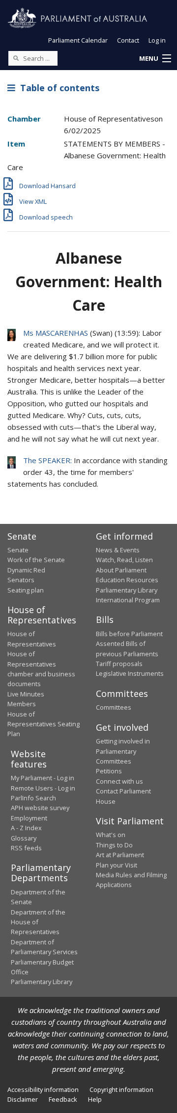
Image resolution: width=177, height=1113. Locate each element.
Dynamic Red (26, 570)
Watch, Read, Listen (124, 559)
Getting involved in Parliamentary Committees (123, 751)
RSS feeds (26, 847)
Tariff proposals (119, 663)
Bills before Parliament (129, 633)
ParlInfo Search (33, 797)
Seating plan (25, 590)
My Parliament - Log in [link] (42, 777)
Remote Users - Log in (43, 788)
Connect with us (119, 781)
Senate (18, 549)
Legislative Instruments (130, 673)
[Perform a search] (15, 57)
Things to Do (114, 845)
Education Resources (127, 579)
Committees (113, 707)
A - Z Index (26, 827)
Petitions (109, 771)
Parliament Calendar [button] (78, 40)
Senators (20, 579)
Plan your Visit (116, 865)
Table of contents (57, 88)
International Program (128, 599)
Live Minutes (25, 694)
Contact (128, 40)
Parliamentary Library (126, 590)
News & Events (118, 549)
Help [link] (95, 1099)
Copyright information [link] (121, 1089)
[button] (155, 58)
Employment (29, 818)
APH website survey (40, 807)
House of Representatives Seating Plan (43, 724)
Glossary (23, 838)
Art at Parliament (120, 854)
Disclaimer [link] (22, 1099)
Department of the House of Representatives (38, 922)
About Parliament (121, 570)
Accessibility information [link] (43, 1089)
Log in (157, 40)
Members (21, 703)
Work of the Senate (36, 559)
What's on (110, 834)
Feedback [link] (63, 1099)
